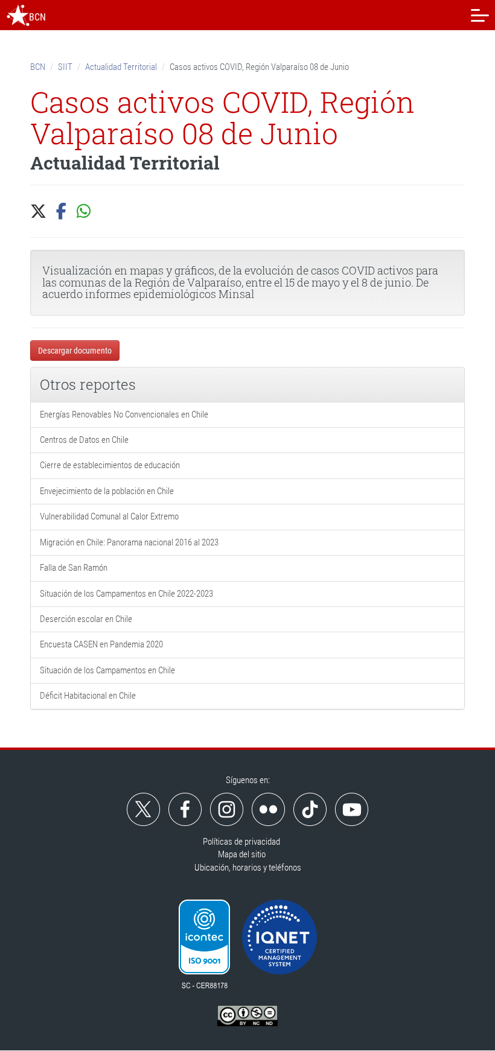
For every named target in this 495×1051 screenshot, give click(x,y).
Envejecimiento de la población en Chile (107, 491)
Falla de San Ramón (73, 567)
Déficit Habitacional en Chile (88, 695)
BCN (37, 67)
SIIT (65, 67)
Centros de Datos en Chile (84, 439)
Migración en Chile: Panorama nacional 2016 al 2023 (129, 542)
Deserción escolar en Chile (86, 619)
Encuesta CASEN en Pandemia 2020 (101, 644)
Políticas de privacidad (241, 841)
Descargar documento (75, 350)
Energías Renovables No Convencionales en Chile (124, 414)
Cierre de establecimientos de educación (110, 465)
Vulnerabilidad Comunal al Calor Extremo (109, 516)
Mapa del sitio (242, 854)
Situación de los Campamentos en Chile (107, 670)
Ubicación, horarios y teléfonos (247, 867)
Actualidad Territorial (121, 67)
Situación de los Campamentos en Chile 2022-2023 (126, 593)
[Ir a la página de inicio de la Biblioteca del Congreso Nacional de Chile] (18, 15)
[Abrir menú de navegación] (480, 15)
